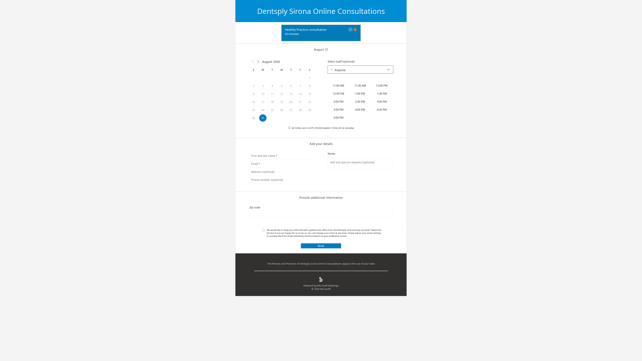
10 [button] (262, 94)
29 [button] (309, 110)
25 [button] (272, 110)
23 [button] (253, 110)
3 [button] (263, 86)
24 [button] (262, 110)
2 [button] (253, 86)
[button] (252, 61)
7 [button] (300, 86)
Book (321, 246)
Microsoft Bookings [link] (328, 285)
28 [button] (300, 110)
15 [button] (309, 94)
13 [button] (290, 94)
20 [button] (290, 102)
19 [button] (281, 102)
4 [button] (272, 86)
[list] (321, 33)
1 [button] (309, 78)
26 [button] (281, 110)
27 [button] (290, 110)
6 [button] (291, 86)
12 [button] (281, 94)
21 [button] (300, 102)
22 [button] (309, 102)
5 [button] (281, 86)
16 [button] (253, 102)
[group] (360, 102)
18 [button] (272, 102)
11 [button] (272, 94)
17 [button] (262, 102)
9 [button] (253, 94)
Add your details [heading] (321, 144)
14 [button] (300, 94)
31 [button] (262, 118)
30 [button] (253, 118)
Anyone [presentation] (360, 70)
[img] (351, 30)
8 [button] (309, 86)
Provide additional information (321, 198)
